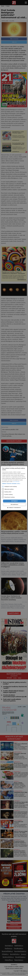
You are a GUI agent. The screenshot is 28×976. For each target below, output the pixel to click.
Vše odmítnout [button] (14, 504)
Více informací (16, 481)
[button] (14, 483)
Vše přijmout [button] (14, 501)
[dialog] (14, 488)
